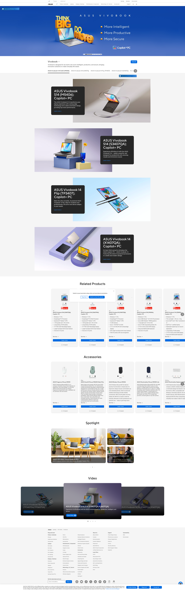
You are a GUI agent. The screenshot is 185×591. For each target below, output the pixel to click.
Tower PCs (50, 572)
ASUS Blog (95, 565)
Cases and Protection (82, 563)
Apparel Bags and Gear (83, 561)
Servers (79, 545)
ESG (124, 535)
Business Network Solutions (84, 537)
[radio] (63, 303)
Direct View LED (51, 563)
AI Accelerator (66, 563)
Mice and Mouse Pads (82, 554)
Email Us (110, 541)
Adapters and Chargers (83, 565)
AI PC (94, 554)
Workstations (66, 539)
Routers (64, 569)
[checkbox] (64, 345)
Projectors (50, 567)
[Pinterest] (100, 581)
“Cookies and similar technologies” (113, 588)
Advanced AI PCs (96, 556)
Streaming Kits (81, 558)
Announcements (96, 539)
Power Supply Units (67, 554)
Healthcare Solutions (52, 539)
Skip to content (48, 4)
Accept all (156, 587)
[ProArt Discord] (113, 581)
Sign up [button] (69, 581)
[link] (50, 4)
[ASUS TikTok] (104, 581)
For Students (50, 552)
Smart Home (80, 547)
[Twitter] (90, 581)
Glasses (49, 565)
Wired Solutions (81, 535)
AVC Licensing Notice (97, 563)
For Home (50, 545)
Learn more (64, 340)
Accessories (50, 541)
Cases (64, 550)
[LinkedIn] (95, 581)
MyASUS (110, 550)
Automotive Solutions (97, 561)
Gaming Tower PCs (52, 574)
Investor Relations (97, 541)
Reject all (144, 587)
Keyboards (80, 552)
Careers (94, 537)
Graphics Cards (66, 548)
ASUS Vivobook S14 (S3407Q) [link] (80, 71)
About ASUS (95, 535)
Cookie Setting (132, 587)
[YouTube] (81, 581)
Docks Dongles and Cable (83, 567)
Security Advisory (112, 545)
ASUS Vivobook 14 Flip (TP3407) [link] (100, 71)
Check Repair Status (112, 535)
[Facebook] (86, 581)
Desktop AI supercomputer (83, 543)
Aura (94, 569)
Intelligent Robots (81, 539)
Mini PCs (65, 537)
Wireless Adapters (67, 574)
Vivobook (66, 529)
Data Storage (66, 558)
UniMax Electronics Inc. (98, 550)
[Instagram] (76, 581)
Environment (134, 1)
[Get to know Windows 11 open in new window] (128, 76)
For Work (50, 548)
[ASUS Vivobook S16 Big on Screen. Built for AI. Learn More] (92, 28)
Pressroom (95, 543)
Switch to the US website (96, 297)
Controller (80, 571)
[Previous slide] (51, 502)
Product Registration (112, 539)
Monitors (50, 561)
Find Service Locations (113, 537)
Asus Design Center (97, 558)
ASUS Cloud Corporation (98, 547)
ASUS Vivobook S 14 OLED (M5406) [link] (58, 71)
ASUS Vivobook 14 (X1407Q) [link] (120, 71)
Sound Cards (65, 565)
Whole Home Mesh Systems (69, 571)
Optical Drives (66, 556)
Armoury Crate (96, 567)
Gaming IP (80, 576)
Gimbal (79, 574)
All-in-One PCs (51, 569)
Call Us (109, 543)
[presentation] (90, 467)
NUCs (64, 535)
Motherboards (66, 545)
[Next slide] (135, 71)
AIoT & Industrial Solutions (83, 541)
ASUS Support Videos (112, 547)
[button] (122, 1)
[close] (113, 291)
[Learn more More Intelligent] (92, 55)
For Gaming (50, 554)
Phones (49, 537)
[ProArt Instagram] (109, 581)
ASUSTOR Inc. (96, 545)
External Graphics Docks (68, 561)
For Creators (50, 550)
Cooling (64, 552)
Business (128, 1)
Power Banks (80, 569)
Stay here (84, 297)
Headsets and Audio (82, 556)
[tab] (85, 54)
